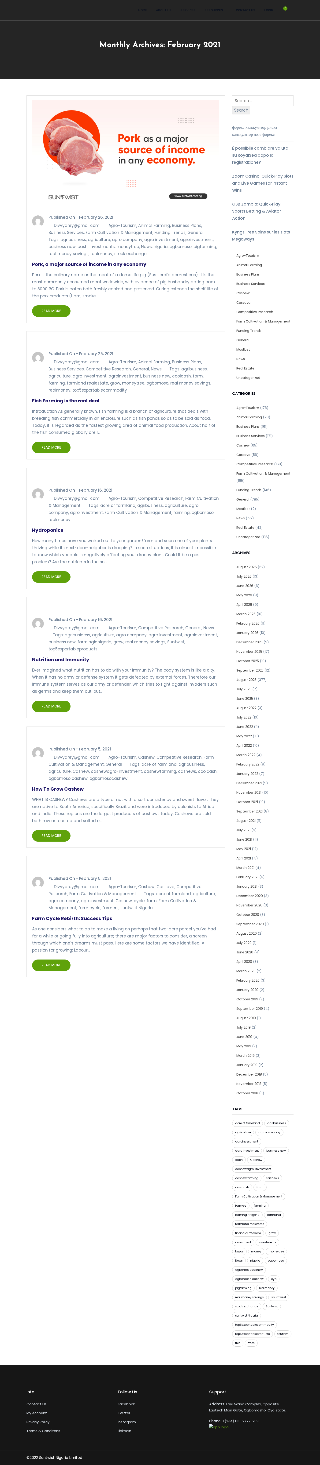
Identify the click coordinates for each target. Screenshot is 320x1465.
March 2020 (246, 971)
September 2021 (249, 811)
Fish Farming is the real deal (65, 400)
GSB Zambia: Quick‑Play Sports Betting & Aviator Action (256, 211)
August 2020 (246, 933)
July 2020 (244, 942)
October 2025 (247, 661)
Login (268, 10)
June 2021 (244, 839)
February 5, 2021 (95, 749)
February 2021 (247, 877)
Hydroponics (47, 530)
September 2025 (250, 670)
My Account (36, 1413)
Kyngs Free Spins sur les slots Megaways (261, 235)
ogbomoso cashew (68, 778)
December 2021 (249, 783)
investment (243, 1242)
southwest (278, 1297)
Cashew (146, 757)
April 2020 (244, 961)
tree (237, 1343)
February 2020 (248, 980)
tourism (282, 1334)
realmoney (101, 253)
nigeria (161, 246)
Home (142, 10)
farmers (110, 908)
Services (188, 10)
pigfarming (204, 246)
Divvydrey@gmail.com (77, 225)
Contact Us (245, 10)
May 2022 (244, 736)
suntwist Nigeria (136, 908)
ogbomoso (181, 246)
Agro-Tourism (122, 225)
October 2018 (247, 1093)
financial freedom (248, 1233)
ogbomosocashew (108, 778)
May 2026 (244, 595)
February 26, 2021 (96, 217)
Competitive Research (108, 369)
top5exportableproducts (72, 649)
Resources (214, 10)
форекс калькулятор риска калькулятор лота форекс (254, 130)
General (195, 232)
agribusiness (73, 239)
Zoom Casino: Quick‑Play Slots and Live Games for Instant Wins (263, 183)
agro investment (161, 239)
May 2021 (243, 849)
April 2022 (244, 745)
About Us (163, 10)
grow (115, 383)
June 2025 (244, 698)
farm (198, 376)
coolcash (181, 376)
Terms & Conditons (43, 1430)
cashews (187, 771)
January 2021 (246, 886)
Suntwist (175, 642)
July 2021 (243, 830)
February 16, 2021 (95, 490)
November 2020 (249, 905)
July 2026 (244, 576)
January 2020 (247, 989)
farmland (274, 1215)
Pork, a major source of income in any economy (89, 264)
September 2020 (250, 924)
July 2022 (243, 717)
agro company (127, 239)
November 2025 (249, 651)
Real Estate (245, 368)
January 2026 (247, 632)
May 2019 (243, 1046)
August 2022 (246, 708)
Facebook (126, 1404)
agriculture (99, 239)
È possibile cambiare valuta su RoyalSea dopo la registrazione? (260, 155)
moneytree (128, 246)
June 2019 (244, 1036)
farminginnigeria (95, 642)
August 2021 (246, 820)
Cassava (165, 887)
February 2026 (248, 623)
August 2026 (246, 567)
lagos (239, 1251)
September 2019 (249, 1008)
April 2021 (243, 858)
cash (83, 246)
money (256, 1251)
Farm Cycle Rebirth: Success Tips (72, 918)
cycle (139, 901)
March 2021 (245, 867)
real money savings (68, 253)
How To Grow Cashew (58, 789)
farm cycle (89, 908)
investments (102, 246)
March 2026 (246, 614)
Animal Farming (154, 225)
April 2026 (244, 604)
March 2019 (245, 1055)
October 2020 (247, 914)
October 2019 (247, 999)
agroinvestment (196, 239)
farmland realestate (87, 383)
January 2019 (246, 1065)
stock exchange (130, 253)
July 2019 (243, 1027)
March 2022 (245, 755)
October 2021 (247, 802)
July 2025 (243, 689)
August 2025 (246, 679)
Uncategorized (248, 377)
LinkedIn (124, 1430)
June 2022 (244, 726)
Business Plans (186, 225)
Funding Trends (170, 232)
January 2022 (247, 773)
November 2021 (248, 792)
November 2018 (248, 1083)
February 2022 (247, 764)
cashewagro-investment (116, 771)
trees (251, 1343)
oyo (273, 1279)
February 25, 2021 (96, 354)
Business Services (66, 232)
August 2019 (246, 1018)
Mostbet (243, 349)
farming (56, 383)
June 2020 (244, 952)
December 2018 (249, 1074)
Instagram (127, 1421)
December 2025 (249, 642)
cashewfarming (160, 771)
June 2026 (244, 585)
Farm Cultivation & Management (119, 232)
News (146, 246)
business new (62, 246)
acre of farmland (117, 505)
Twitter (124, 1413)
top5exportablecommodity (99, 390)
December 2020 (249, 896)
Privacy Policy (37, 1421)
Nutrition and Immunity (60, 659)
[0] (282, 11)
